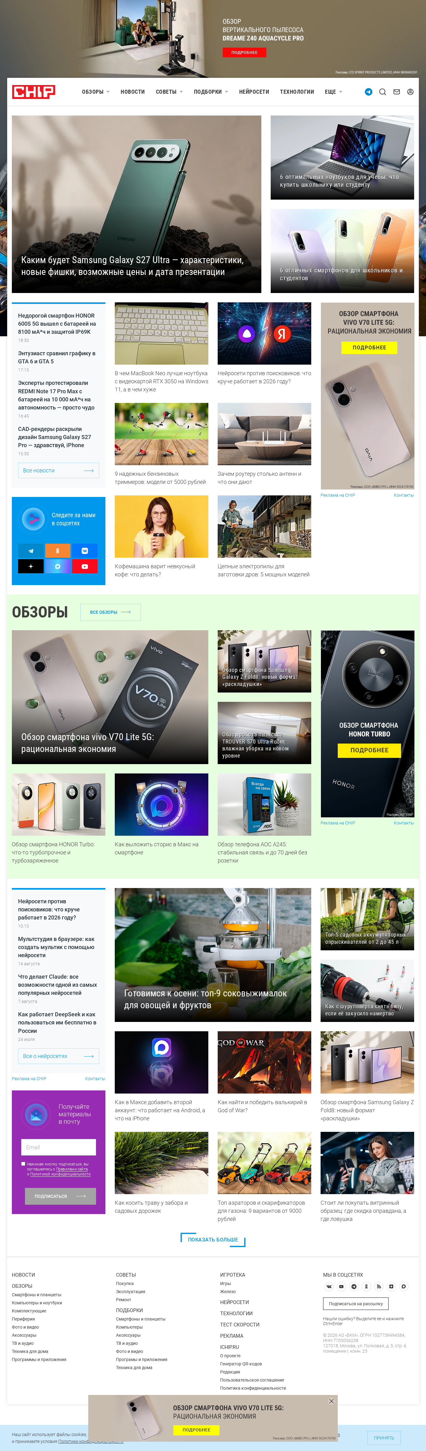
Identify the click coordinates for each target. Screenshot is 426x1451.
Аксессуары (24, 1335)
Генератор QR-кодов (241, 1363)
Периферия (23, 1318)
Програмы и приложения (141, 1359)
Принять (384, 1437)
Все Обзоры (103, 612)
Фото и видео (25, 1327)
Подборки (208, 91)
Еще (330, 91)
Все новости (39, 470)
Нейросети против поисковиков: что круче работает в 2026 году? (49, 909)
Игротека (232, 1275)
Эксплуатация (130, 1291)
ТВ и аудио (23, 1343)
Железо (228, 1291)
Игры (225, 1283)
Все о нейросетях (45, 1056)
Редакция (230, 1371)
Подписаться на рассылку (356, 1303)
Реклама (231, 1336)
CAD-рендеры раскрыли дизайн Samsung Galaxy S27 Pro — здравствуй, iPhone (54, 437)
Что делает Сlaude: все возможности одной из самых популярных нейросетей (57, 984)
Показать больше (213, 1240)
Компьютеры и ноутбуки (37, 1302)
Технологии (297, 91)
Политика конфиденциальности (253, 1388)
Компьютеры (129, 1327)
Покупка (125, 1283)
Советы (166, 91)
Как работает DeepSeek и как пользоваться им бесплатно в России (57, 1022)
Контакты (404, 495)
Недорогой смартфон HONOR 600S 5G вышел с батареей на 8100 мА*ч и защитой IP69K (57, 323)
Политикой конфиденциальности (60, 1174)
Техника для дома (30, 1351)
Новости (133, 91)
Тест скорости (239, 1325)
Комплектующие (29, 1310)
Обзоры (93, 91)
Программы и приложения (39, 1359)
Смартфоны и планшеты (36, 1294)
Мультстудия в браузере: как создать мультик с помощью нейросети (56, 947)
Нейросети (254, 91)
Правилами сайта (72, 1169)
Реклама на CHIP (338, 495)
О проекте (230, 1355)
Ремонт (123, 1299)
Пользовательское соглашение (252, 1380)
